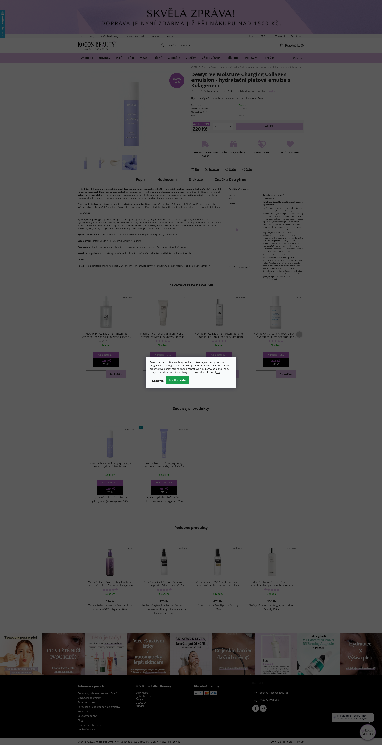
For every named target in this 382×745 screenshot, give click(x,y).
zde (218, 372)
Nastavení (158, 380)
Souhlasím (177, 380)
